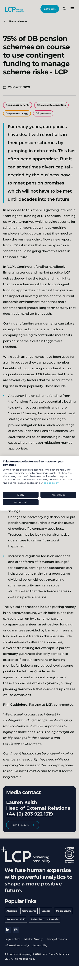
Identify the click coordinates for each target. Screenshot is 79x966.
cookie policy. (51, 482)
